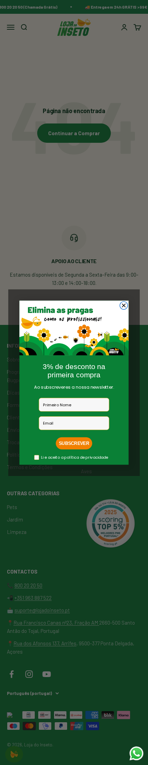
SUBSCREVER (74, 443)
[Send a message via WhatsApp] (136, 753)
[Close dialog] (124, 305)
